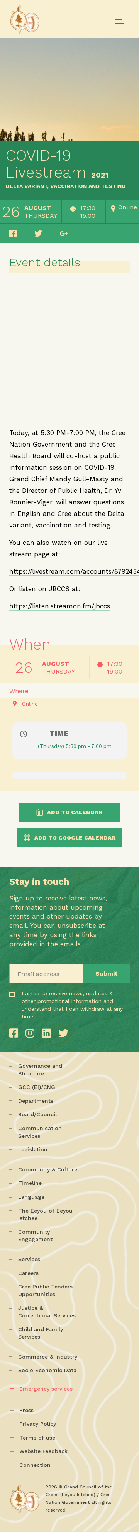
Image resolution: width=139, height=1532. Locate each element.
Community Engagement (35, 1236)
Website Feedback (43, 1451)
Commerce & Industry (47, 1357)
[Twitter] (63, 1033)
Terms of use (37, 1438)
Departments (35, 1101)
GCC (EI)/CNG (36, 1087)
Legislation (32, 1149)
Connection (35, 1465)
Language (31, 1197)
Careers (28, 1273)
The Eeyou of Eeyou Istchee (45, 1214)
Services (29, 1259)
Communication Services (40, 1132)
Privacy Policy (37, 1424)
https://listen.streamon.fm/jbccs (59, 606)
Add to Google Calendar (75, 838)
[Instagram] (31, 1033)
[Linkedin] (48, 1033)
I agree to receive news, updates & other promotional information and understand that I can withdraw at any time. (47, 1016)
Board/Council (37, 1114)
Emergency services (46, 1389)
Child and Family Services (40, 1333)
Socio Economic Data (47, 1370)
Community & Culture (47, 1169)
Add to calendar (75, 812)
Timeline (30, 1183)
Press (26, 1410)
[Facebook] (15, 1033)
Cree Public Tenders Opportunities (45, 1290)
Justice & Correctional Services (47, 1312)
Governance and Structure (40, 1070)
